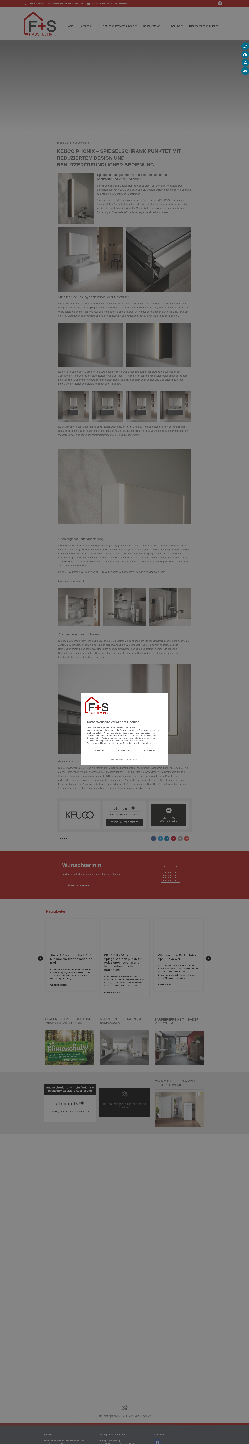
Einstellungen (124, 750)
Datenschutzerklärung (97, 743)
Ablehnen (99, 750)
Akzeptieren (149, 750)
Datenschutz (117, 760)
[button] (245, 46)
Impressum (131, 760)
